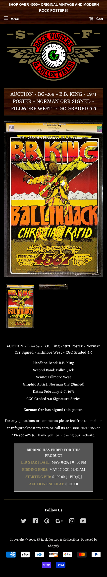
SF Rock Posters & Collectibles (58, 540)
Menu (14, 19)
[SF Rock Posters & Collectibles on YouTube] (83, 522)
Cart (99, 19)
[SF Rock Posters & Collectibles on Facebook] (35, 522)
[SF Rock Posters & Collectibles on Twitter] (23, 522)
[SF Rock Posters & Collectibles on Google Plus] (59, 522)
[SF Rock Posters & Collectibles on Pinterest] (47, 522)
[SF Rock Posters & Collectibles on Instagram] (71, 522)
